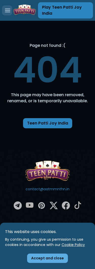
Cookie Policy (73, 244)
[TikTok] (78, 207)
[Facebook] (66, 208)
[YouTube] (29, 207)
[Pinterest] (41, 208)
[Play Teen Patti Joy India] (24, 10)
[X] (54, 208)
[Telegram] (18, 208)
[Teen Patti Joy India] (47, 171)
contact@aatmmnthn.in (47, 189)
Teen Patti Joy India (47, 123)
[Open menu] (7, 10)
